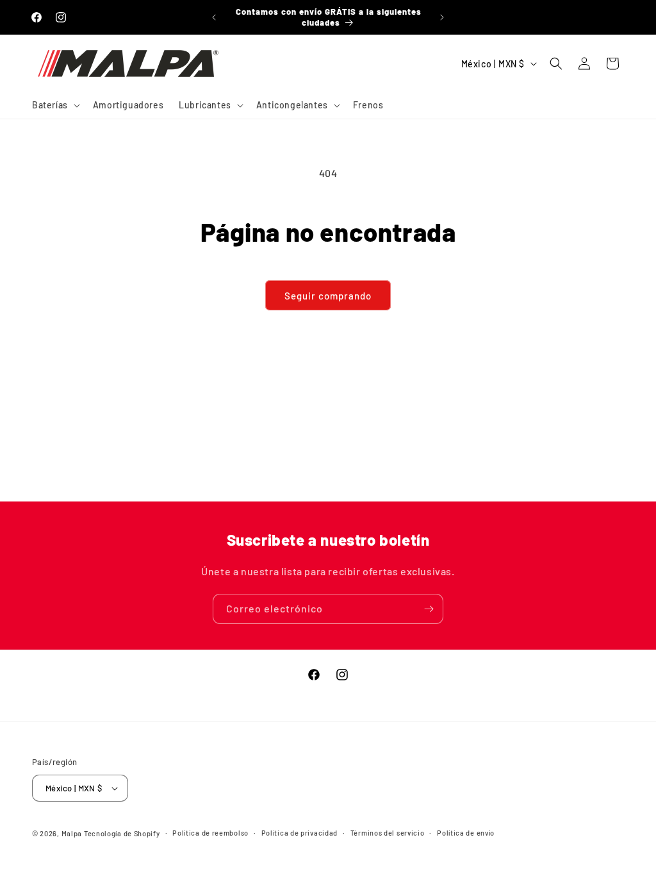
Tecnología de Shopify (122, 833)
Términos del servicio (387, 833)
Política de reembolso (210, 833)
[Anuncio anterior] (214, 17)
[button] (54, 105)
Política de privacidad (299, 833)
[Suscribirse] (428, 609)
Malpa (72, 833)
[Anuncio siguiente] (442, 17)
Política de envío (466, 833)
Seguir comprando (328, 295)
